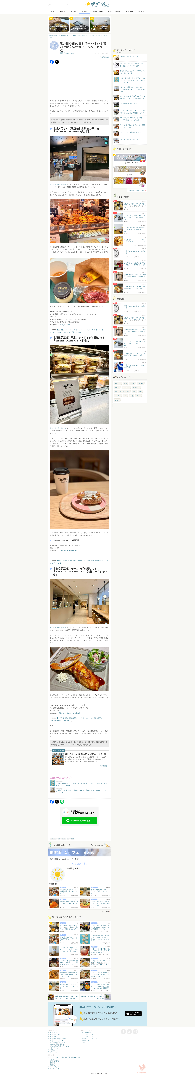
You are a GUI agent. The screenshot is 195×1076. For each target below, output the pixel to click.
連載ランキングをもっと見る (136, 190)
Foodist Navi (85, 1040)
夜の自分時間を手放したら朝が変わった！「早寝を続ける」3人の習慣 (132, 119)
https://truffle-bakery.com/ (68, 550)
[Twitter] (57, 63)
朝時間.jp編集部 (104, 57)
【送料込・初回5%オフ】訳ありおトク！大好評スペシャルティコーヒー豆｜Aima (132, 89)
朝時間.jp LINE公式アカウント (58, 1038)
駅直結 (72, 838)
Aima (83, 1042)
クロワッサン (53, 838)
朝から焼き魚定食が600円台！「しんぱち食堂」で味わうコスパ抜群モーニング (132, 97)
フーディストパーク (87, 1036)
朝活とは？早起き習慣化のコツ (58, 1044)
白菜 (134, 392)
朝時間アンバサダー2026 (57, 1040)
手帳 (131, 396)
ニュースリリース (55, 1067)
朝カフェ (64, 838)
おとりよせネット (87, 1032)
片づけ (117, 400)
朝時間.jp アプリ (54, 1036)
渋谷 (68, 838)
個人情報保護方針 (55, 1061)
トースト (118, 396)
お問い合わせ (53, 1052)
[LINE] (62, 803)
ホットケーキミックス (122, 392)
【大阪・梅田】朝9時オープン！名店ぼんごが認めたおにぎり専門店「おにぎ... (132, 112)
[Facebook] (52, 63)
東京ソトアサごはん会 (58, 184)
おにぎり (141, 383)
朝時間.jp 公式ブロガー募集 (57, 1042)
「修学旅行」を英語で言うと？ (130, 103)
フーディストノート (87, 1034)
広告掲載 (52, 1065)
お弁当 (132, 383)
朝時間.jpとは (53, 1032)
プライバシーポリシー (56, 1048)
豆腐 (140, 392)
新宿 (59, 838)
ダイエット (126, 387)
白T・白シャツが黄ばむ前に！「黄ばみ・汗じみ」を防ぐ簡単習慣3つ (131, 65)
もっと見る (105, 911)
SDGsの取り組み (54, 1069)
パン (125, 396)
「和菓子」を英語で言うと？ (129, 56)
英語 (125, 383)
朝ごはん (118, 383)
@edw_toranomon (65, 324)
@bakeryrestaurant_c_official (69, 713)
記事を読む (103, 766)
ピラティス (136, 387)
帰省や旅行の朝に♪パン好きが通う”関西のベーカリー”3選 (132, 126)
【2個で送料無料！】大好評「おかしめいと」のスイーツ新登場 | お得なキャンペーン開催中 (132, 80)
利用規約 (52, 1050)
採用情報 (52, 1063)
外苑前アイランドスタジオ (89, 1038)
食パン (117, 387)
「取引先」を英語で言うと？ (129, 139)
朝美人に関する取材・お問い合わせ (59, 1046)
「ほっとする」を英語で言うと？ (130, 132)
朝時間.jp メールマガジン (57, 1034)
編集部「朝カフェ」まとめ (67, 53)
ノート (138, 396)
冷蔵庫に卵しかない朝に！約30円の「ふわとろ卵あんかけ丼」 (133, 72)
